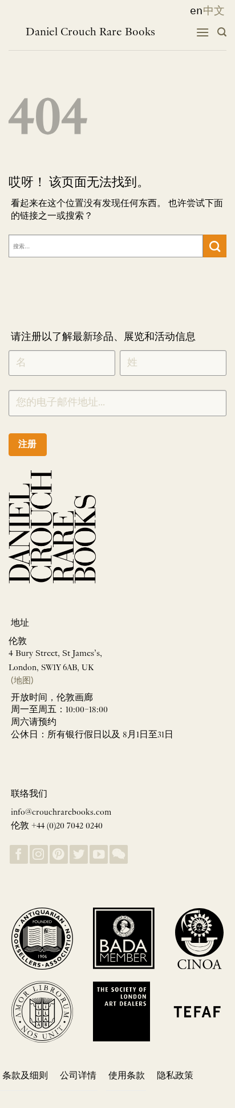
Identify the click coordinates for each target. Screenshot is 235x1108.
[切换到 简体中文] (213, 10)
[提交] (214, 246)
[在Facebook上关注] (19, 854)
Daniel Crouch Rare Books (90, 32)
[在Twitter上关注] (79, 854)
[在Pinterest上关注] (59, 854)
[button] (202, 32)
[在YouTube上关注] (99, 854)
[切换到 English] (192, 10)
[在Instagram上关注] (39, 854)
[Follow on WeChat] (119, 854)
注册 (27, 443)
